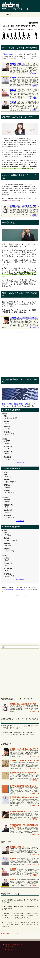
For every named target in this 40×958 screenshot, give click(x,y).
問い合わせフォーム (11, 950)
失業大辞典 (8, 54)
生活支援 (13, 90)
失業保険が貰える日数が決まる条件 (23, 772)
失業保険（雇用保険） (18, 64)
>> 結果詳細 (20, 462)
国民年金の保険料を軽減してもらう (23, 786)
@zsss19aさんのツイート (9, 933)
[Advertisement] (20, 355)
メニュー (5, 14)
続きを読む (34, 73)
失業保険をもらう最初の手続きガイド (24, 318)
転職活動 (13, 102)
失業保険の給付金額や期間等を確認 (23, 206)
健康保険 (13, 78)
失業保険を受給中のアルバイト (21, 811)
